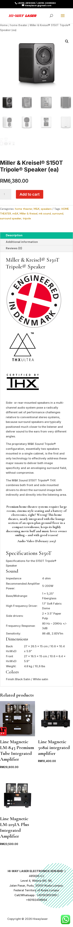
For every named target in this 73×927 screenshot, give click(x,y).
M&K (36, 208)
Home (4, 25)
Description (14, 235)
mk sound (45, 213)
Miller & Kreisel (28, 213)
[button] (66, 41)
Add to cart (29, 194)
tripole (27, 218)
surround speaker (10, 218)
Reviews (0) (14, 248)
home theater (18, 25)
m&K (15, 213)
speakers (46, 208)
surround (57, 213)
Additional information (22, 242)
